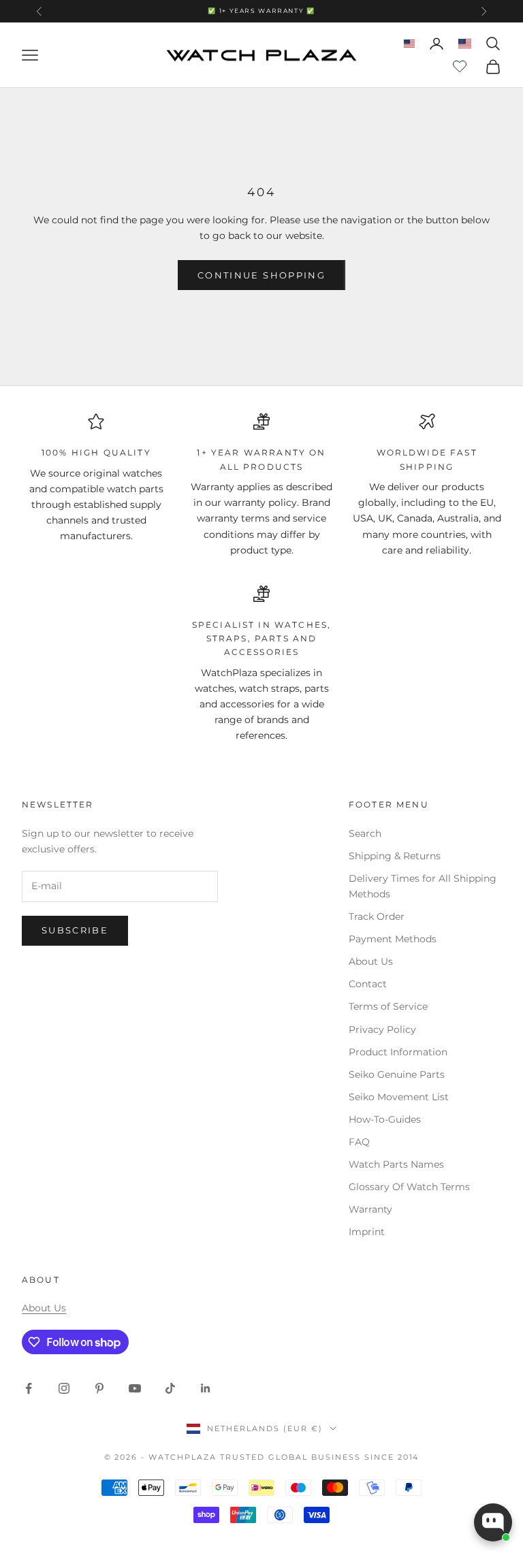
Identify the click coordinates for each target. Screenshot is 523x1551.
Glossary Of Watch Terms (409, 1187)
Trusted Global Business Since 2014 (319, 1457)
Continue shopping (261, 275)
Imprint (367, 1232)
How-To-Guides (385, 1119)
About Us (371, 961)
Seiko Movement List (399, 1097)
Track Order (377, 916)
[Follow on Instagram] (64, 1388)
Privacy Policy (382, 1029)
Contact (368, 984)
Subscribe (75, 930)
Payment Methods (393, 939)
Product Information (398, 1052)
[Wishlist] (461, 65)
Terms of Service (388, 1006)
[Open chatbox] (493, 1522)
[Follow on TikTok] (170, 1388)
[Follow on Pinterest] (99, 1388)
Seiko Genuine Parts (397, 1074)
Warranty (370, 1209)
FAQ (359, 1142)
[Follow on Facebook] (28, 1388)
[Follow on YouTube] (135, 1388)
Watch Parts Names (396, 1164)
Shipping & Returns (395, 856)
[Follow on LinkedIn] (205, 1388)
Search (365, 833)
